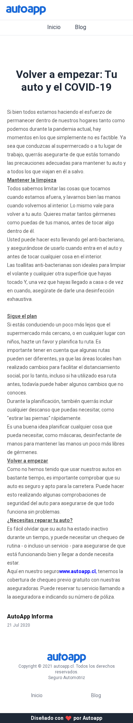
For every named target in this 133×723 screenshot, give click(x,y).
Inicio (54, 27)
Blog (80, 27)
